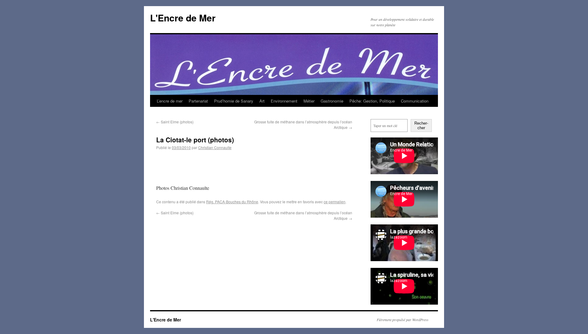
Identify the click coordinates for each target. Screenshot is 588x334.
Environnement (284, 101)
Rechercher (421, 125)
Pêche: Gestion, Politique (372, 101)
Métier (309, 101)
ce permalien (334, 201)
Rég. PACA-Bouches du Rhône (232, 201)
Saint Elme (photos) (175, 121)
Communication (414, 101)
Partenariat (198, 101)
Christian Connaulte (215, 147)
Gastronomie (332, 101)
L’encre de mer (170, 101)
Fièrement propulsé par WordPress (402, 319)
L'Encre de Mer (183, 17)
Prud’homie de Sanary (233, 101)
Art (262, 101)
